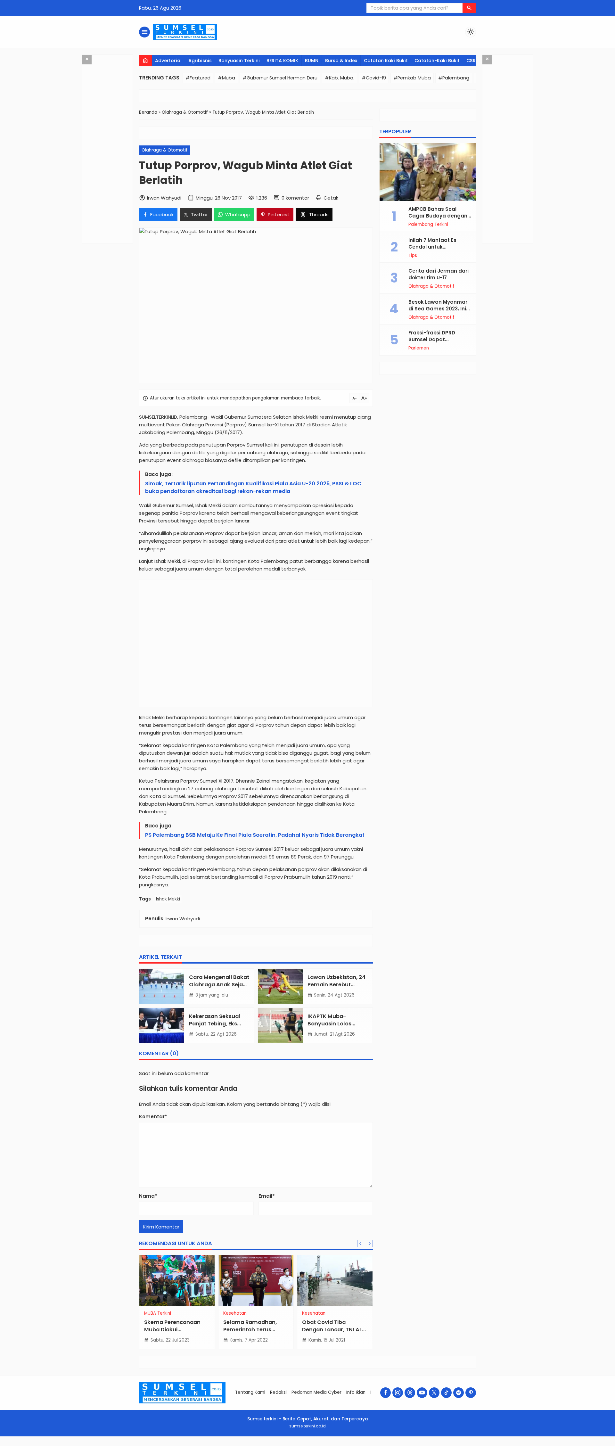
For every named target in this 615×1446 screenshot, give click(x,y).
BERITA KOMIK (282, 60)
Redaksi (278, 1392)
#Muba (226, 78)
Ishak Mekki (168, 899)
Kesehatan (235, 1313)
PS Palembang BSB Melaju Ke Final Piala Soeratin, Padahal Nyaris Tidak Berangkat (255, 835)
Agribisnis (200, 60)
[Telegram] (458, 1392)
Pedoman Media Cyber (316, 1392)
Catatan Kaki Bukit (386, 60)
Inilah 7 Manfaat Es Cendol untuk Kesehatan (432, 247)
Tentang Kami (250, 1392)
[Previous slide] (360, 1243)
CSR (471, 60)
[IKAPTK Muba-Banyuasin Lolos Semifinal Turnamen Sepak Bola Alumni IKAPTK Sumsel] (280, 1025)
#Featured (197, 78)
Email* (266, 1196)
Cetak (331, 197)
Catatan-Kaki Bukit (437, 60)
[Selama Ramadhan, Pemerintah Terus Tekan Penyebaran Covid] (256, 1280)
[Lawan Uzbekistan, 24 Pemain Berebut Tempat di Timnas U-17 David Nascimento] (280, 986)
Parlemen (418, 348)
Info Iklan (355, 1392)
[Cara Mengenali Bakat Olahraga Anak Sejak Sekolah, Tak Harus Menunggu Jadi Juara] (161, 986)
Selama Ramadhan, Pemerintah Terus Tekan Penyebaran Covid (250, 1333)
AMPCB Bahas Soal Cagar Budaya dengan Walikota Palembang (437, 216)
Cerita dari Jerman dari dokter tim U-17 (438, 274)
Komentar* (153, 1116)
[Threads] (410, 1392)
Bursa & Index (341, 60)
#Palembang (453, 78)
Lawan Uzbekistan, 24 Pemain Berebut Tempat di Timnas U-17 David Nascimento (337, 988)
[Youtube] (422, 1392)
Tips (412, 255)
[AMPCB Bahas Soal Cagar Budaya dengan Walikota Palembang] (428, 172)
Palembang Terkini (428, 224)
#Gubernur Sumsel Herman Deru (279, 78)
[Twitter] (434, 1392)
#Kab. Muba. (339, 78)
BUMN (311, 60)
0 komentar (295, 197)
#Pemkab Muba (412, 78)
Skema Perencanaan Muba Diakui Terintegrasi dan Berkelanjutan (172, 1333)
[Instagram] (397, 1392)
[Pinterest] (470, 1392)
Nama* (148, 1196)
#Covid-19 (374, 78)
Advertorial (168, 60)
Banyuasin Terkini (239, 60)
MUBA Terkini (157, 1313)
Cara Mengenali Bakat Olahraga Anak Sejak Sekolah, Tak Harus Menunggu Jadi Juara (219, 988)
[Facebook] (385, 1392)
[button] (469, 8)
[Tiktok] (446, 1392)
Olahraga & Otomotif (165, 150)
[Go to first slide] (369, 1243)
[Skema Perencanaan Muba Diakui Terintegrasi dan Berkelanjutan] (177, 1280)
